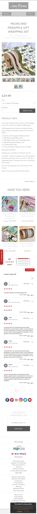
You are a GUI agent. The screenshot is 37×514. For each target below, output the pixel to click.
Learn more (27, 511)
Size (3, 100)
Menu (7, 14)
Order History (18, 497)
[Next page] (25, 390)
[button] (28, 295)
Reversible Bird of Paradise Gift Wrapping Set (10, 216)
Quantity (5, 107)
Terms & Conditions (18, 465)
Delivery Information (18, 477)
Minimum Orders (18, 469)
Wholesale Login (18, 461)
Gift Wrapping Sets (21, 36)
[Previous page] (12, 390)
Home (11, 36)
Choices (18, 502)
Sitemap (18, 486)
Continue (19, 511)
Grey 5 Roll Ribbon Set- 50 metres (27, 245)
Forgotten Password (18, 500)
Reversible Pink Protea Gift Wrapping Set (27, 215)
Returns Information (18, 479)
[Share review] (32, 284)
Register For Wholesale (18, 463)
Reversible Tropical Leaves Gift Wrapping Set (9, 246)
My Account (19, 495)
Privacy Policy (18, 483)
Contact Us (18, 481)
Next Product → (30, 181)
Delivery (18, 467)
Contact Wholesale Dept (18, 471)
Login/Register (18, 498)
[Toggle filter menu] (32, 278)
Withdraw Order (18, 488)
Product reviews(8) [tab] (10, 274)
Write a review (29, 269)
